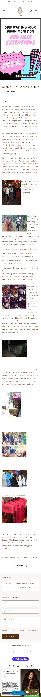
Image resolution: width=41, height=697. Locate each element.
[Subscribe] (30, 651)
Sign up (11, 693)
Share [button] (5, 101)
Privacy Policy (11, 690)
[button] (4, 11)
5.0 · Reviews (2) (21, 693)
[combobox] (3, 680)
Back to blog (22, 566)
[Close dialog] (39, 670)
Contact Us (32, 695)
